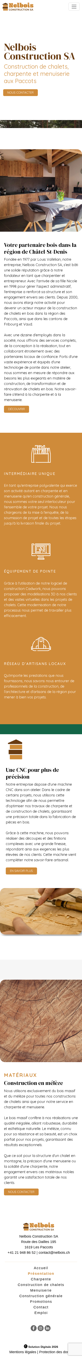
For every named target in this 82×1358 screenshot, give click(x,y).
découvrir (16, 409)
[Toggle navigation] (74, 7)
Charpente (41, 1279)
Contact (41, 1307)
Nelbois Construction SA (38, 1236)
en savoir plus (21, 871)
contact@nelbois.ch (54, 1253)
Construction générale (41, 1296)
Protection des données (58, 1352)
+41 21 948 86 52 (22, 1253)
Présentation (41, 1274)
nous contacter (20, 92)
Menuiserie (41, 1290)
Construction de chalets (41, 1285)
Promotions (41, 1302)
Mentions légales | (23, 1352)
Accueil (41, 1268)
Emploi (41, 1313)
